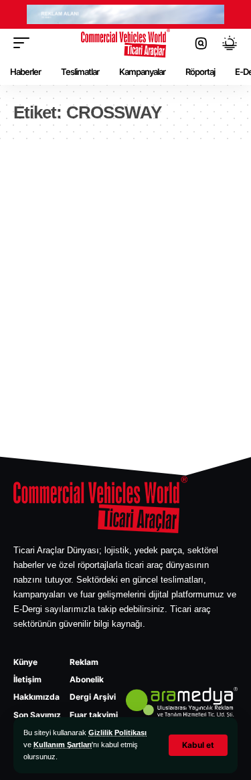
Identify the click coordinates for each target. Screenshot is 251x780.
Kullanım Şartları (62, 745)
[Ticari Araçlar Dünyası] (126, 43)
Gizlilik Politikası (117, 732)
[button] (198, 745)
